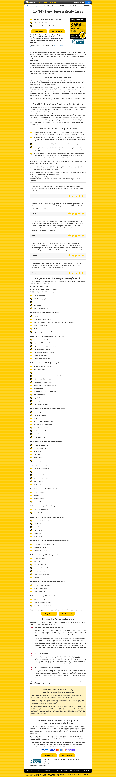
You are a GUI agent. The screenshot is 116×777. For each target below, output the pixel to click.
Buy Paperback (57, 31)
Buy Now (88, 2)
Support (29, 6)
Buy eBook (39, 31)
